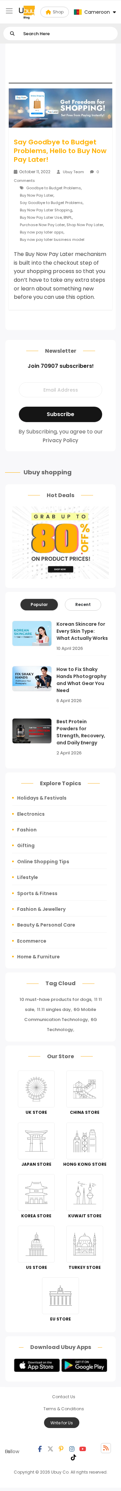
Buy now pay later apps (42, 232)
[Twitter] (50, 1448)
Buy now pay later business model (52, 239)
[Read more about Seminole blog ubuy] (26, 12)
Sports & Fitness (37, 893)
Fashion (27, 829)
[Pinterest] (61, 1448)
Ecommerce (31, 941)
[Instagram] (72, 1448)
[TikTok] (73, 1456)
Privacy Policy (60, 440)
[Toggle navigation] (9, 11)
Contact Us (63, 1397)
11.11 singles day (54, 1009)
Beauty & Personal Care (46, 925)
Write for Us (61, 1423)
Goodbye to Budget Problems (53, 188)
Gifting (26, 845)
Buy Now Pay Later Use (41, 217)
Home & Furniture (38, 956)
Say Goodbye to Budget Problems (51, 202)
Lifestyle (27, 877)
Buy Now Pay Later (36, 195)
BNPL (68, 217)
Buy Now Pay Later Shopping (46, 210)
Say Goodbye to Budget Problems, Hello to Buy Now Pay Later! (60, 151)
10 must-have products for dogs (55, 999)
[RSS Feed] (106, 1448)
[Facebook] (39, 1448)
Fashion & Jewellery (41, 909)
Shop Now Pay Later (85, 224)
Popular (39, 604)
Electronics (31, 814)
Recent (83, 604)
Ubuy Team (73, 172)
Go (12, 34)
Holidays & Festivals (42, 798)
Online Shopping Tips (43, 861)
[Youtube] (82, 1448)
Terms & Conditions (63, 1409)
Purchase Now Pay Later (42, 224)
